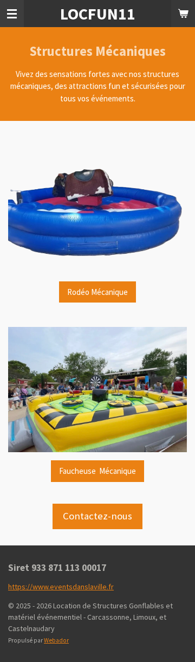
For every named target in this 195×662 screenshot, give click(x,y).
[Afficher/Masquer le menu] (12, 13)
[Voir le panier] (183, 13)
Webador (56, 640)
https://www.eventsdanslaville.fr (61, 587)
